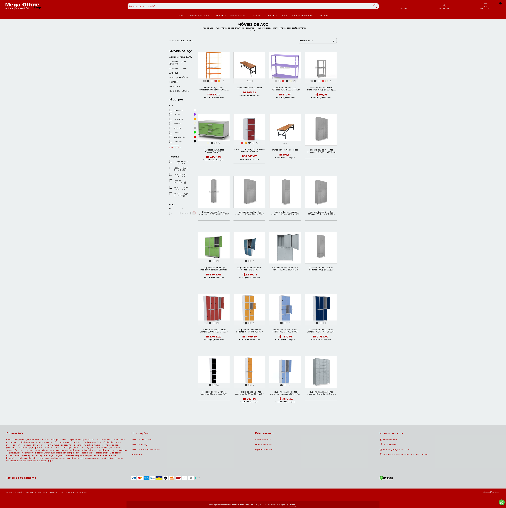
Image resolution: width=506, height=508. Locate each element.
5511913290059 (390, 439)
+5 (223, 81)
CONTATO (323, 15)
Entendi (292, 504)
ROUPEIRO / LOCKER (179, 91)
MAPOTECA (175, 86)
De (170, 209)
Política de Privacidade (141, 439)
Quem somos (137, 454)
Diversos (270, 15)
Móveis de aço (238, 15)
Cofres (255, 15)
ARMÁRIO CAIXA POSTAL (181, 57)
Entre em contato (263, 444)
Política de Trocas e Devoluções (145, 449)
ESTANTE (173, 82)
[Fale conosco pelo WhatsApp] (502, 502)
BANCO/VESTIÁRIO (178, 77)
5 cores (249, 81)
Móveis (220, 15)
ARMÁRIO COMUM (178, 68)
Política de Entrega (139, 444)
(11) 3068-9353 (389, 444)
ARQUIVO (174, 73)
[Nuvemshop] (491, 492)
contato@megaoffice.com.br (396, 449)
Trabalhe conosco (263, 439)
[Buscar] (375, 6)
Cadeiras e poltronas (199, 15)
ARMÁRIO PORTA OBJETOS (177, 63)
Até (182, 209)
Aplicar (194, 213)
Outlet (284, 15)
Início (181, 15)
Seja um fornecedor (264, 449)
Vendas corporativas (302, 15)
